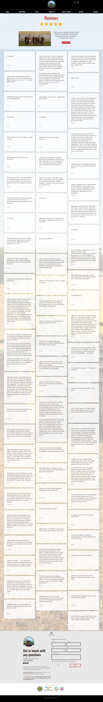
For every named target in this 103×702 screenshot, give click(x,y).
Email (53, 647)
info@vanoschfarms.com (31, 658)
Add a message (55, 653)
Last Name (69, 641)
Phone (68, 647)
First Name (54, 641)
